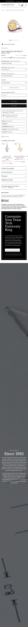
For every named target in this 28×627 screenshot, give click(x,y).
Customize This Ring (14, 87)
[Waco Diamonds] (19, 1)
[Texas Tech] (7, 148)
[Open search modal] (19, 4)
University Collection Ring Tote (10, 195)
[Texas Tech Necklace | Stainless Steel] (19, 148)
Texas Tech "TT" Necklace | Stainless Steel (7, 158)
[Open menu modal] (25, 4)
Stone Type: (7, 67)
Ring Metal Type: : (10, 61)
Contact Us (14, 116)
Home (2, 10)
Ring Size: (3, 80)
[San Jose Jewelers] (9, 1)
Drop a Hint (6, 136)
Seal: (7, 73)
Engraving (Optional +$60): (7, 92)
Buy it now (14, 105)
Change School (4, 48)
